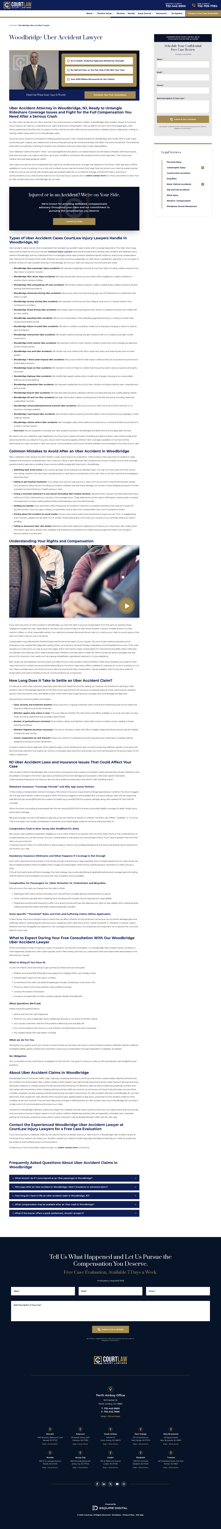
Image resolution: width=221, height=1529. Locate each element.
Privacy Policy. (128, 1515)
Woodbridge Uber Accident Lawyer (34, 25)
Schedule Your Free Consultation (110, 95)
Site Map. (140, 1515)
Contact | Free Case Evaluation (203, 13)
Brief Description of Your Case (171, 98)
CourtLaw (13, 25)
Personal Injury (174, 162)
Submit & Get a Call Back (185, 119)
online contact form (96, 176)
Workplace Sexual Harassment (182, 206)
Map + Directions (110, 1416)
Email (160, 72)
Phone (160, 85)
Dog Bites (172, 179)
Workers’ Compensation (179, 201)
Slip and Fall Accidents (178, 190)
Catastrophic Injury (176, 168)
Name (160, 59)
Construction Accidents (178, 173)
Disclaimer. (117, 1515)
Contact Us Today (74, 221)
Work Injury (172, 195)
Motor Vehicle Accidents (179, 184)
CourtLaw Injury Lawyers (60, 252)
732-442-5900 (112, 1408)
